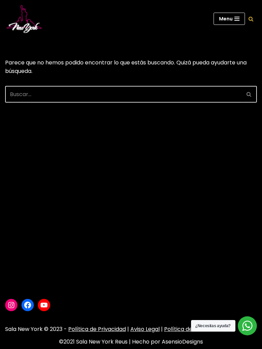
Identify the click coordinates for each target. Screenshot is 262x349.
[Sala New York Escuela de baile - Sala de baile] (24, 19)
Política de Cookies (189, 329)
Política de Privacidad (97, 329)
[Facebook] (27, 305)
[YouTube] (44, 305)
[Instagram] (11, 305)
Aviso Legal (145, 329)
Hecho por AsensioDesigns (167, 342)
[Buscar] (250, 18)
